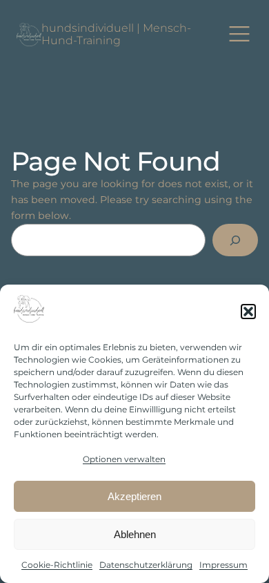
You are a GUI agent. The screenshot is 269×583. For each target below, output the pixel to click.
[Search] (235, 240)
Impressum (223, 565)
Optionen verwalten (124, 459)
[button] (248, 311)
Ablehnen (135, 534)
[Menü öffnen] (240, 34)
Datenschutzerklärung (145, 565)
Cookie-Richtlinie (56, 565)
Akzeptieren (134, 496)
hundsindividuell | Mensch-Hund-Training (116, 34)
